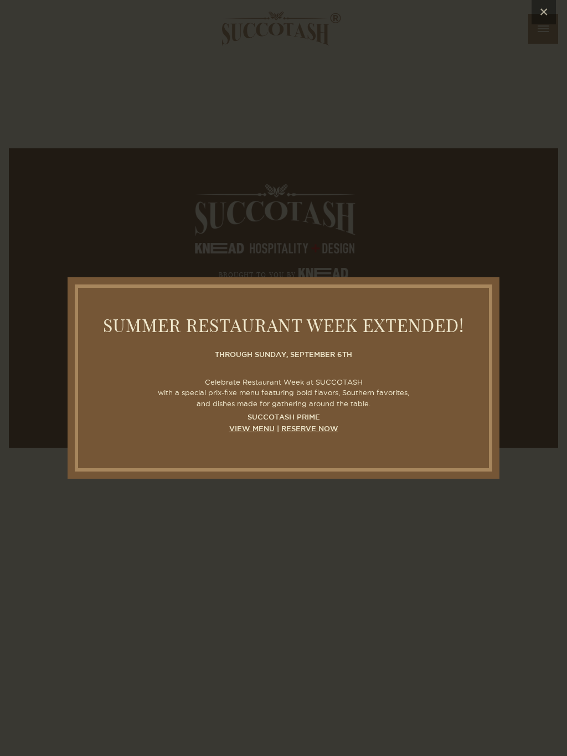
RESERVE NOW (309, 429)
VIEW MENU (252, 429)
